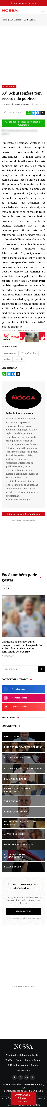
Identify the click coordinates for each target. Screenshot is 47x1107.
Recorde (19, 359)
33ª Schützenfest (28, 353)
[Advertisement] (23, 49)
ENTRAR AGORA (23, 911)
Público (7, 359)
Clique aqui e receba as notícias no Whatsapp (23, 123)
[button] (4, 587)
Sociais (34, 1065)
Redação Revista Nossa (17, 104)
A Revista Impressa (22, 1098)
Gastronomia (23, 1070)
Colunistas (25, 1055)
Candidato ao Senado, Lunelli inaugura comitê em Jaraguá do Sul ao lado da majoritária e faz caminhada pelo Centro (22, 646)
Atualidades (15, 20)
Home (4, 20)
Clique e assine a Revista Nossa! (23, 514)
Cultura (29, 1060)
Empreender (22, 1065)
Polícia (11, 1065)
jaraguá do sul (10, 353)
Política (36, 1055)
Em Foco (9, 1060)
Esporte (20, 1060)
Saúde (37, 1060)
